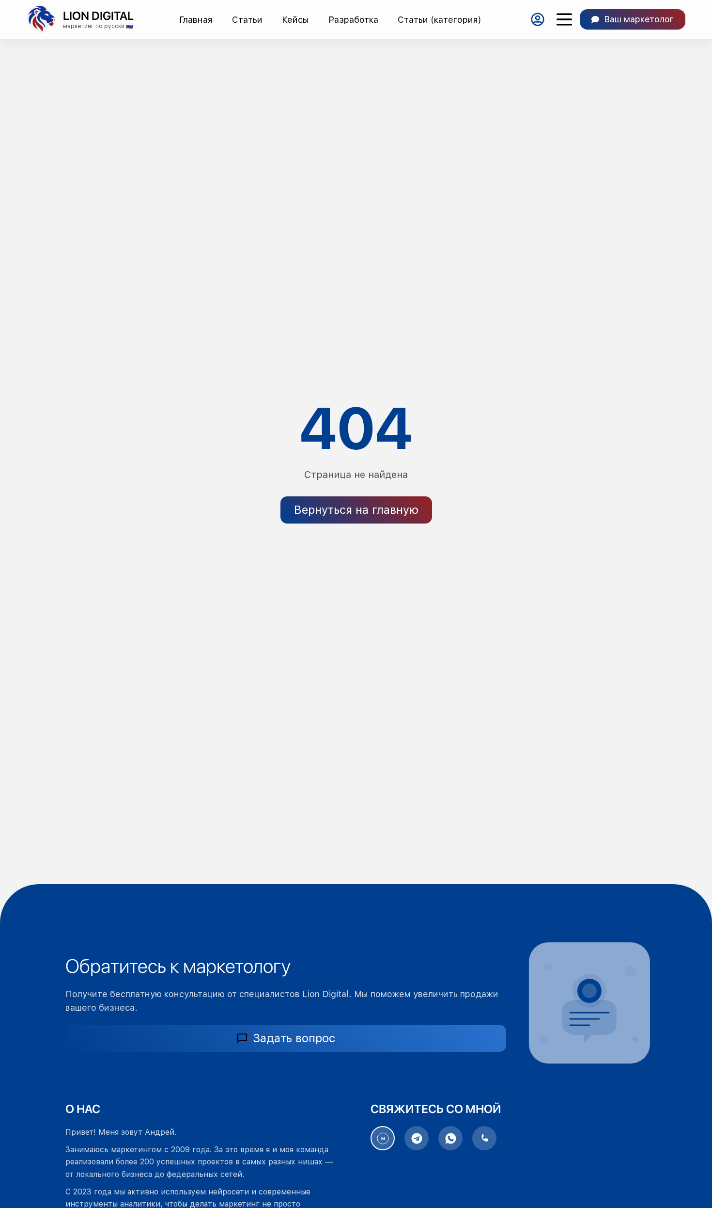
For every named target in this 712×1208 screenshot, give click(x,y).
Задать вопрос (294, 1038)
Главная (196, 20)
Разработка (353, 20)
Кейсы (295, 20)
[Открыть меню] (564, 20)
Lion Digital (98, 16)
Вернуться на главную (356, 510)
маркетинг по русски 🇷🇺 (98, 26)
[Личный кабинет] (537, 20)
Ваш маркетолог (639, 19)
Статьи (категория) (439, 20)
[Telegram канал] (416, 1138)
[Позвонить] (484, 1138)
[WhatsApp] (450, 1138)
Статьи (247, 20)
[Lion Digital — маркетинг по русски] (41, 19)
